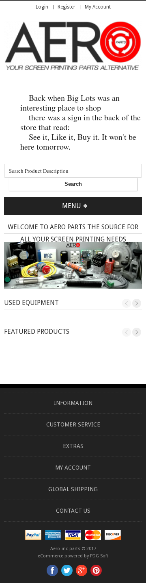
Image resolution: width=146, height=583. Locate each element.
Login (42, 7)
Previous (126, 303)
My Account (98, 7)
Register (66, 7)
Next (136, 303)
